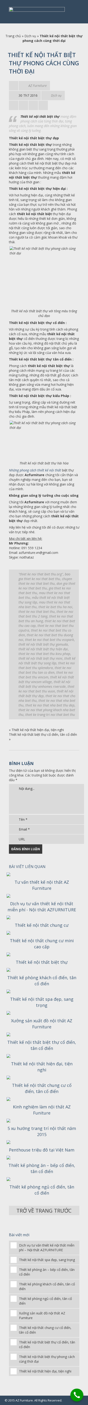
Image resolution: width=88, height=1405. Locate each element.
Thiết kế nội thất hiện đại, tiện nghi (37, 730)
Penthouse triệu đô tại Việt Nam (41, 1150)
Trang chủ (13, 36)
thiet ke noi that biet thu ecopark (49, 639)
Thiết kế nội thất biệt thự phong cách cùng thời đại (47, 1359)
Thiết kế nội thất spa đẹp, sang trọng (41, 1002)
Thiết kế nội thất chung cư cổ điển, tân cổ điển (42, 1088)
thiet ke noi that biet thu (37, 611)
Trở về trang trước (44, 1210)
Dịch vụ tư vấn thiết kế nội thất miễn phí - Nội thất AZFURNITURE (42, 906)
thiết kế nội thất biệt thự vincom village (46, 679)
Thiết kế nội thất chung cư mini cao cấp (42, 943)
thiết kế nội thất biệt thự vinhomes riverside (44, 684)
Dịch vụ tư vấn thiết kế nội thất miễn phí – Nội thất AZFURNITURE (46, 1247)
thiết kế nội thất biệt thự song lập (47, 660)
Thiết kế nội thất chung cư (42, 925)
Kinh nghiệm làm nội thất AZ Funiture (42, 1110)
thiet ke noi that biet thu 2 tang (46, 613)
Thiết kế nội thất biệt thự (42, 962)
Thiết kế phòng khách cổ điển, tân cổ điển (41, 980)
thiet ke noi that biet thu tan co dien (45, 670)
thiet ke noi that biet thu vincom (46, 674)
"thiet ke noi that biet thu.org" (41, 574)
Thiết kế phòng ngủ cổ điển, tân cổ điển (41, 1190)
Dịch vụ (30, 36)
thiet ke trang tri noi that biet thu (50, 714)
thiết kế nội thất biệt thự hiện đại (43, 649)
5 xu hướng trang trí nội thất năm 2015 (42, 1131)
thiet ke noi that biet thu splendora (47, 665)
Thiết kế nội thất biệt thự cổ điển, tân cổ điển (43, 734)
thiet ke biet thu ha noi (55, 607)
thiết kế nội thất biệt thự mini (40, 658)
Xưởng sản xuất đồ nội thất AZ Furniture (41, 1024)
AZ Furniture (37, 85)
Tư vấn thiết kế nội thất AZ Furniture (42, 885)
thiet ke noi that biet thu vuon (46, 688)
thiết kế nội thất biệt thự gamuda (43, 644)
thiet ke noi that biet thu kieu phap (44, 653)
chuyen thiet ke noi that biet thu (45, 581)
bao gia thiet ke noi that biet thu (44, 576)
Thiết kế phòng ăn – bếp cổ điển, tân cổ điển (41, 1168)
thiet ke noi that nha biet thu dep (49, 705)
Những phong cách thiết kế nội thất (35, 470)
